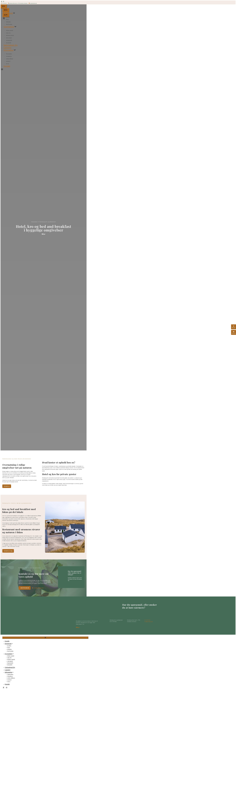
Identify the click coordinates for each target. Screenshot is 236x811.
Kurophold (8, 42)
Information (9, 50)
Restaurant (8, 13)
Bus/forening (9, 24)
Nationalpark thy (11, 45)
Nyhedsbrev (9, 56)
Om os (7, 63)
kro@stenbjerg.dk (33, 3)
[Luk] (45, 638)
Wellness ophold (10, 35)
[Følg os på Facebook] (1, 1)
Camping (7, 48)
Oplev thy (8, 32)
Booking (8, 16)
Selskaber (8, 21)
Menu (7, 19)
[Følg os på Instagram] (3, 1)
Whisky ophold (9, 30)
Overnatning (9, 27)
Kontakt (7, 66)
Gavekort (8, 61)
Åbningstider (9, 53)
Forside (6, 11)
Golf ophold (9, 37)
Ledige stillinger (9, 58)
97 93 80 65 (4, 3)
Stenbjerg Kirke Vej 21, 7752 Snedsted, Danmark (18, 3)
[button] (1, 69)
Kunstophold (9, 40)
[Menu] (3, 6)
